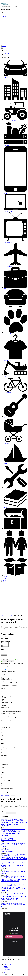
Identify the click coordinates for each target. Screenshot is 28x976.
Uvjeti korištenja (7, 969)
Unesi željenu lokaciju (6, 657)
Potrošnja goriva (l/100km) (8, 748)
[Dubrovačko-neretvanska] (6, 679)
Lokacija (3, 674)
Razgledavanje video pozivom (9, 685)
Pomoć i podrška (7, 964)
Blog (5, 578)
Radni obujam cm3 (6, 773)
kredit (3, 699)
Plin (3, 767)
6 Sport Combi (18, 616)
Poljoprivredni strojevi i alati (10, 120)
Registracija (6, 1)
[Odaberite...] (6, 675)
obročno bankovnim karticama (9, 704)
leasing (4, 700)
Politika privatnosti (8, 970)
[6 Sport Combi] (4, 654)
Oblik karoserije (5, 716)
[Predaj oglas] (3, 581)
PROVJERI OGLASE (5, 962)
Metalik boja (5, 764)
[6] (4, 653)
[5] (4, 652)
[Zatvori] (2, 48)
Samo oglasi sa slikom (7, 788)
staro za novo (5, 707)
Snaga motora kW (5, 780)
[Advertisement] (14, 599)
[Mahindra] (4, 642)
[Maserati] (4, 644)
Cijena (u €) (4, 688)
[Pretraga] (16, 6)
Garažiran (4, 770)
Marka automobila (5, 641)
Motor (2, 743)
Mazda (12, 616)
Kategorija (3, 637)
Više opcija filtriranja (6, 795)
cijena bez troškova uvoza (8, 713)
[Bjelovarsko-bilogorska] (6, 677)
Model (2, 649)
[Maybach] (4, 645)
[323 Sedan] (4, 651)
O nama (5, 966)
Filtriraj (2, 631)
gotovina (4, 697)
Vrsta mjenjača (4, 755)
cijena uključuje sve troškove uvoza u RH (12, 711)
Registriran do (4, 735)
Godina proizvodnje (6, 720)
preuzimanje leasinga (7, 702)
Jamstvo (3, 739)
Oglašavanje (6, 967)
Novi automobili (6, 616)
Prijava (2, 1)
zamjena (4, 705)
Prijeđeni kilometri (6, 727)
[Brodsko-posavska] (6, 678)
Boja (2, 760)
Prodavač (3, 791)
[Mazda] (4, 646)
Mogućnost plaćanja (6, 696)
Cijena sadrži (4, 710)
